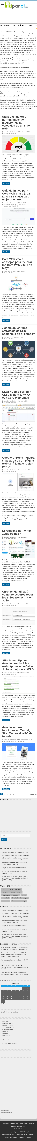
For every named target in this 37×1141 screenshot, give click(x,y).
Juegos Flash (5, 1031)
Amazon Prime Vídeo (7, 1112)
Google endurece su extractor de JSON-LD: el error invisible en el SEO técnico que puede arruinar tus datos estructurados (14, 954)
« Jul (2, 1003)
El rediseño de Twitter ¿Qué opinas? (16, 532)
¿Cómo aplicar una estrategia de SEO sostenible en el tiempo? (18, 330)
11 (7, 993)
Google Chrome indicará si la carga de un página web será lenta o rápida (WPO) (18, 462)
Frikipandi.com (14, 1123)
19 (11, 996)
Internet (13, 133)
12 (11, 993)
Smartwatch (6, 901)
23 (28, 996)
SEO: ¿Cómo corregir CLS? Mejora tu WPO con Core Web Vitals (16, 394)
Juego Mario (5, 1033)
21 (19, 996)
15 (23, 993)
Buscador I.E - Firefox (7, 1025)
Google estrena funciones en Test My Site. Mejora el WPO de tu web (17, 732)
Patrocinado (6, 898)
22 (23, 996)
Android (5, 889)
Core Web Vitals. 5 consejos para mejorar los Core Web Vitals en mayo (17, 264)
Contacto (28, 1137)
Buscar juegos (5, 1021)
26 (11, 998)
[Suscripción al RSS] (36, 28)
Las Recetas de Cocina (8, 1023)
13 (15, 993)
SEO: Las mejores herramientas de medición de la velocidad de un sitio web (16, 122)
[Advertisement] (16, 814)
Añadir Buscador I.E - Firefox (24, 1134)
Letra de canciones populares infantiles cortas (15, 852)
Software (14, 901)
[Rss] (14, 1129)
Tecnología (15, 206)
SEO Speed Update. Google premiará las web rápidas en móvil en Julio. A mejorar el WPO (18, 665)
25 (7, 998)
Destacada (7, 133)
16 (28, 993)
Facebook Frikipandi (7, 1029)
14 (19, 993)
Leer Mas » (6, 183)
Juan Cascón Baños (10, 132)
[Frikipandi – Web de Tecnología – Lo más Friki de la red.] (18, 4)
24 (3, 998)
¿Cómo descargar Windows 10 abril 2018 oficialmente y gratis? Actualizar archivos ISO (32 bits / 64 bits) (15, 878)
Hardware (5, 892)
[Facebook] (16, 1129)
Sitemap (21, 1137)
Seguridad (15, 898)
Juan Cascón (23, 1123)
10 (3, 993)
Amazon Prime (5, 1110)
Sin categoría (24, 898)
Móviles (24, 895)
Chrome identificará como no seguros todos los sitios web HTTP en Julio (18, 596)
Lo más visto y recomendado (11, 895)
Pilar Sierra (7, 337)
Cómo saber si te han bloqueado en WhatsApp (15, 855)
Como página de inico (8, 1027)
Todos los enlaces (6, 1040)
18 (7, 996)
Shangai (26, 1132)
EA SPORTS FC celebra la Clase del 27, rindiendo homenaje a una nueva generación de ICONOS (14, 967)
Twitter (7, 1137)
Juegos (19, 892)
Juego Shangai (6, 1035)
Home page (9, 1132)
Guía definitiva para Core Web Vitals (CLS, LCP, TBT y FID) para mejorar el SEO (16, 195)
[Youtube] (21, 1129)
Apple (11, 889)
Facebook (14, 1137)
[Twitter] (19, 1129)
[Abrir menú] (2, 5)
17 (3, 996)
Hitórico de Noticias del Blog (9, 1043)
